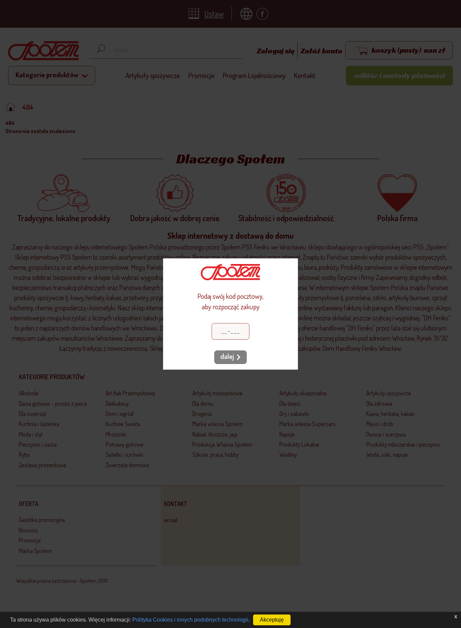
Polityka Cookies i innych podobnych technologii (190, 620)
